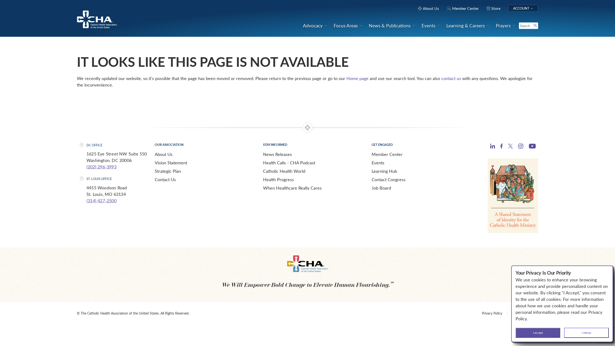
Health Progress (278, 179)
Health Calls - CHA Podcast (289, 163)
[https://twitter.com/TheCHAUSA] (510, 147)
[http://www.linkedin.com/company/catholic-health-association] (492, 147)
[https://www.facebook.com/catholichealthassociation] (501, 147)
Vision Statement (171, 163)
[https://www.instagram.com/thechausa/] (521, 147)
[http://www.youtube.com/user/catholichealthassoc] (532, 147)
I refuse (586, 332)
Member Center (387, 154)
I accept (538, 332)
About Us (163, 154)
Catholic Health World (284, 171)
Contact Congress (389, 179)
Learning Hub (384, 171)
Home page (357, 78)
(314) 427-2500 (101, 201)
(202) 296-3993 (101, 167)
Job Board (381, 188)
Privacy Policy (492, 313)
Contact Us (165, 179)
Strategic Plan (168, 171)
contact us (451, 78)
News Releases (277, 154)
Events (378, 163)
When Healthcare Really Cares (292, 188)
